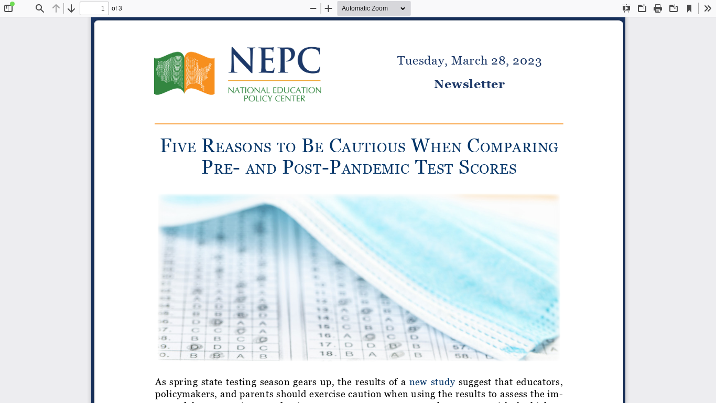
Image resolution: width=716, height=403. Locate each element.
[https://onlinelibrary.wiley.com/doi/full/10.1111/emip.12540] (432, 381)
